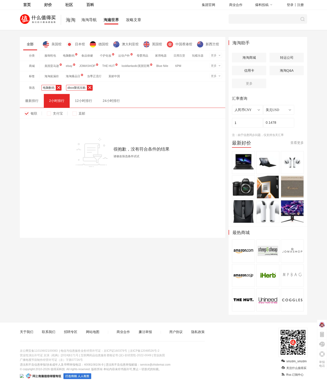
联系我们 (48, 332)
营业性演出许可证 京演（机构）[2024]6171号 (49, 355)
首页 (27, 5)
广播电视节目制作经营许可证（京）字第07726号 (51, 360)
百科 (90, 5)
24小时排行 (111, 101)
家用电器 (161, 55)
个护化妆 (105, 55)
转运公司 (286, 57)
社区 (69, 5)
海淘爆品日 (73, 76)
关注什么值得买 (296, 368)
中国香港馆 (183, 44)
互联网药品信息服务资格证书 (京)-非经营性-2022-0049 (116, 355)
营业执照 (159, 355)
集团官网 (208, 5)
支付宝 (58, 113)
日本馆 (80, 44)
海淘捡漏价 (52, 76)
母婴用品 (142, 55)
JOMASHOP (87, 66)
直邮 (82, 113)
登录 (290, 5)
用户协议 (176, 332)
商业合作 (235, 5)
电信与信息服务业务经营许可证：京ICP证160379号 (94, 350)
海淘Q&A (286, 70)
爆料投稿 (262, 5)
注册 (300, 5)
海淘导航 (89, 20)
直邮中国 (114, 76)
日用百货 (179, 55)
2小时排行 (56, 101)
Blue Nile (162, 66)
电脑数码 (68, 55)
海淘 (70, 20)
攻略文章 (133, 20)
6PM (178, 66)
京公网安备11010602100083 (39, 350)
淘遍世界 (111, 20)
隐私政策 (198, 332)
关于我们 (26, 332)
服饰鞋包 (50, 55)
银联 (34, 113)
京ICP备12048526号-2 (144, 350)
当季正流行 (94, 76)
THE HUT (108, 66)
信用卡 (249, 70)
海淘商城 (249, 57)
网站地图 (92, 332)
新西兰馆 (212, 44)
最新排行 (32, 101)
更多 (214, 55)
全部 (30, 44)
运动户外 (124, 55)
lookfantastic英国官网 (135, 66)
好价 (48, 5)
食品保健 (87, 55)
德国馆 (103, 44)
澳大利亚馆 (130, 44)
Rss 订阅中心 (295, 374)
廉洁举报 (145, 332)
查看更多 (297, 143)
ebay (69, 66)
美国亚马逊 (52, 66)
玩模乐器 (197, 55)
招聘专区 (70, 332)
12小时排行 (83, 101)
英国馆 (157, 44)
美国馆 (56, 44)
